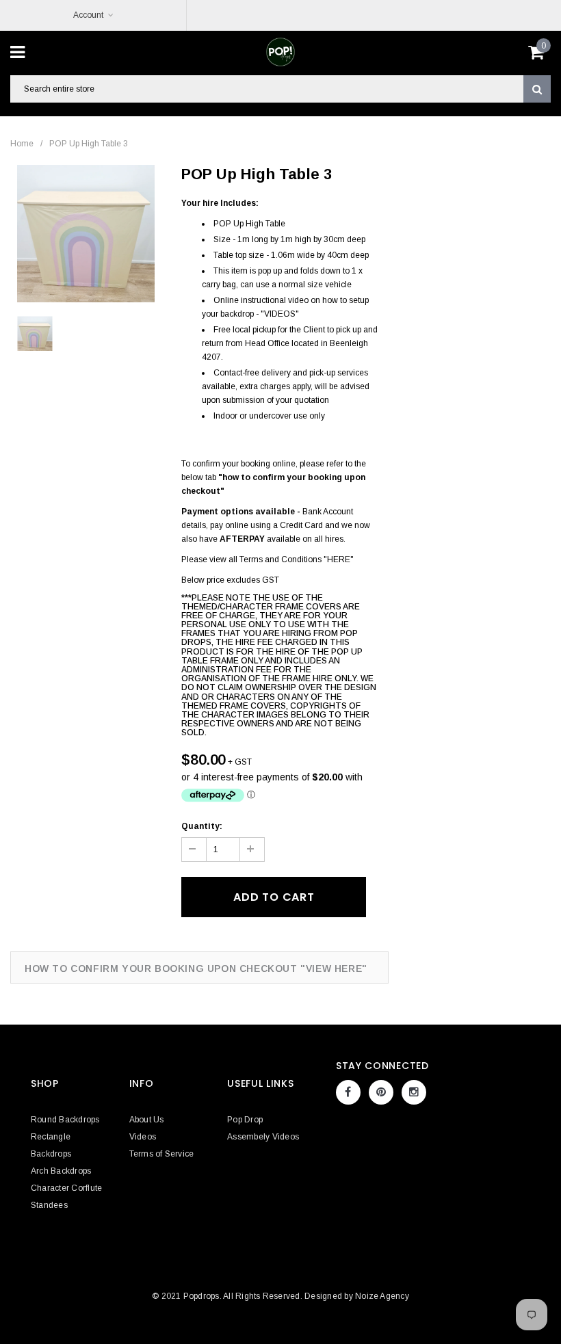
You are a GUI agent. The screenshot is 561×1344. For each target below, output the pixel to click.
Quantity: (201, 826)
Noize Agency (382, 1296)
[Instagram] (414, 1092)
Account (88, 15)
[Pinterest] (381, 1092)
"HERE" (339, 559)
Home (22, 143)
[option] (86, 233)
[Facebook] (348, 1092)
